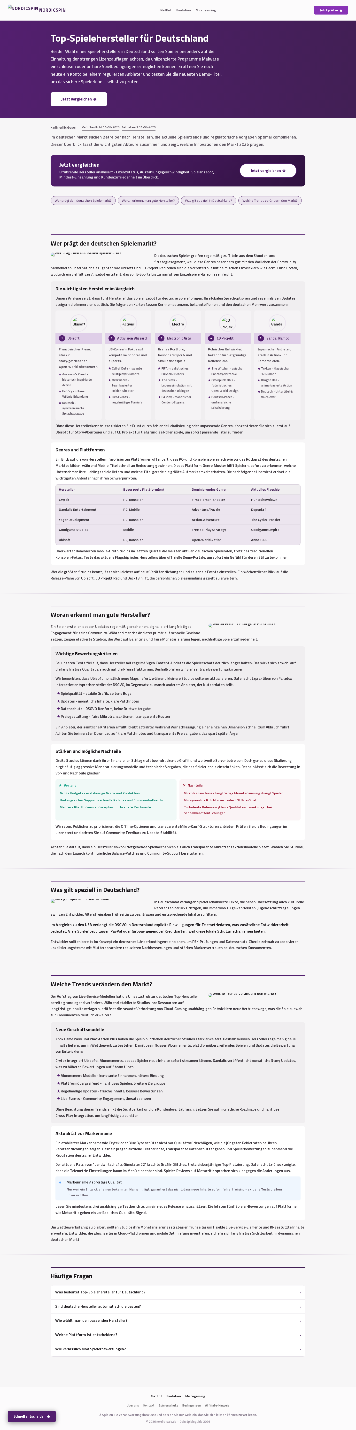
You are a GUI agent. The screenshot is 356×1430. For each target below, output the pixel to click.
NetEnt (165, 10)
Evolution (183, 10)
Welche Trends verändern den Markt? (270, 200)
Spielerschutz (168, 1405)
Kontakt (149, 1405)
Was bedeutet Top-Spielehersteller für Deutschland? (100, 1292)
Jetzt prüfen (329, 10)
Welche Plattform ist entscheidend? (86, 1334)
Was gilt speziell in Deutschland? (208, 200)
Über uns (133, 1405)
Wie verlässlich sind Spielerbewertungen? (90, 1349)
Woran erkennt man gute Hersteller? (148, 200)
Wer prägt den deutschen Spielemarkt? (83, 200)
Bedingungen (191, 1405)
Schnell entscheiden (30, 1416)
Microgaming (206, 10)
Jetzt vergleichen (76, 99)
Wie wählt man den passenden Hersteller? (91, 1320)
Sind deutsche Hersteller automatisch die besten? (98, 1306)
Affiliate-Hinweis (217, 1405)
